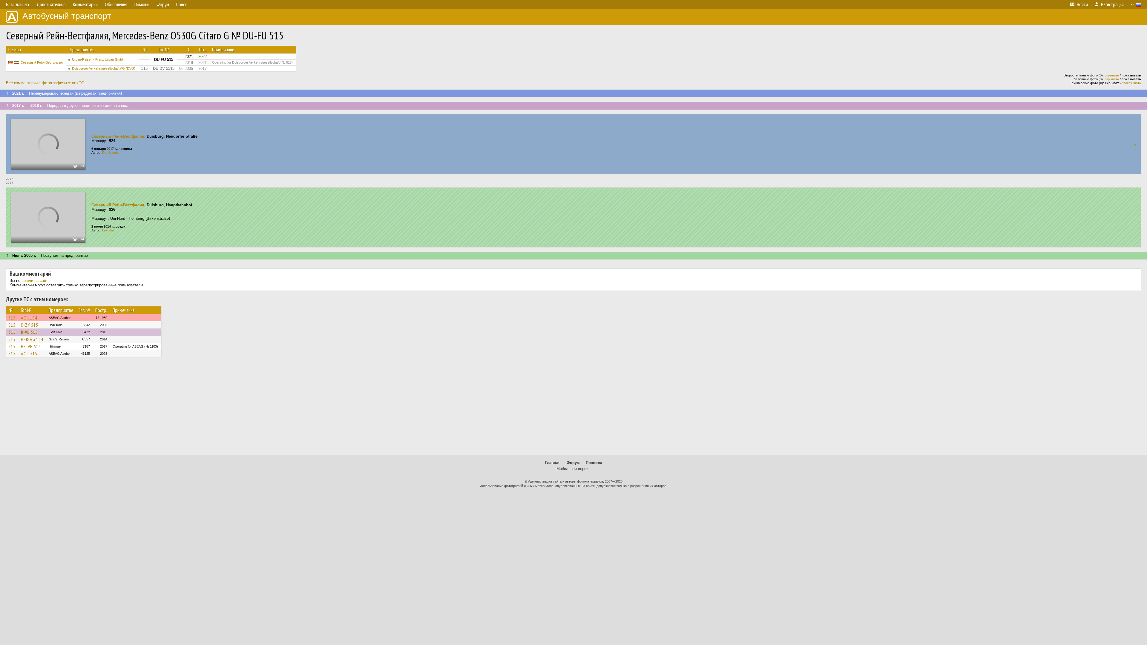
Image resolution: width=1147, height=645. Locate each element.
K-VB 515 (29, 332)
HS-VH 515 (31, 346)
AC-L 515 (29, 354)
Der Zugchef (111, 152)
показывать (1132, 83)
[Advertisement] (573, 409)
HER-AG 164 (32, 339)
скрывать (1112, 75)
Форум (573, 462)
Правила (594, 462)
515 (12, 318)
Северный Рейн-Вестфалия (42, 62)
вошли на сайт (34, 280)
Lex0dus (108, 230)
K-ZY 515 (29, 325)
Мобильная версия (573, 468)
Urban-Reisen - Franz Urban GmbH (98, 59)
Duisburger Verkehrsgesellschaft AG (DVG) (103, 68)
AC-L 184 (29, 318)
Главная (553, 462)
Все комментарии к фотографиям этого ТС (45, 83)
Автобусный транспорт (66, 16)
